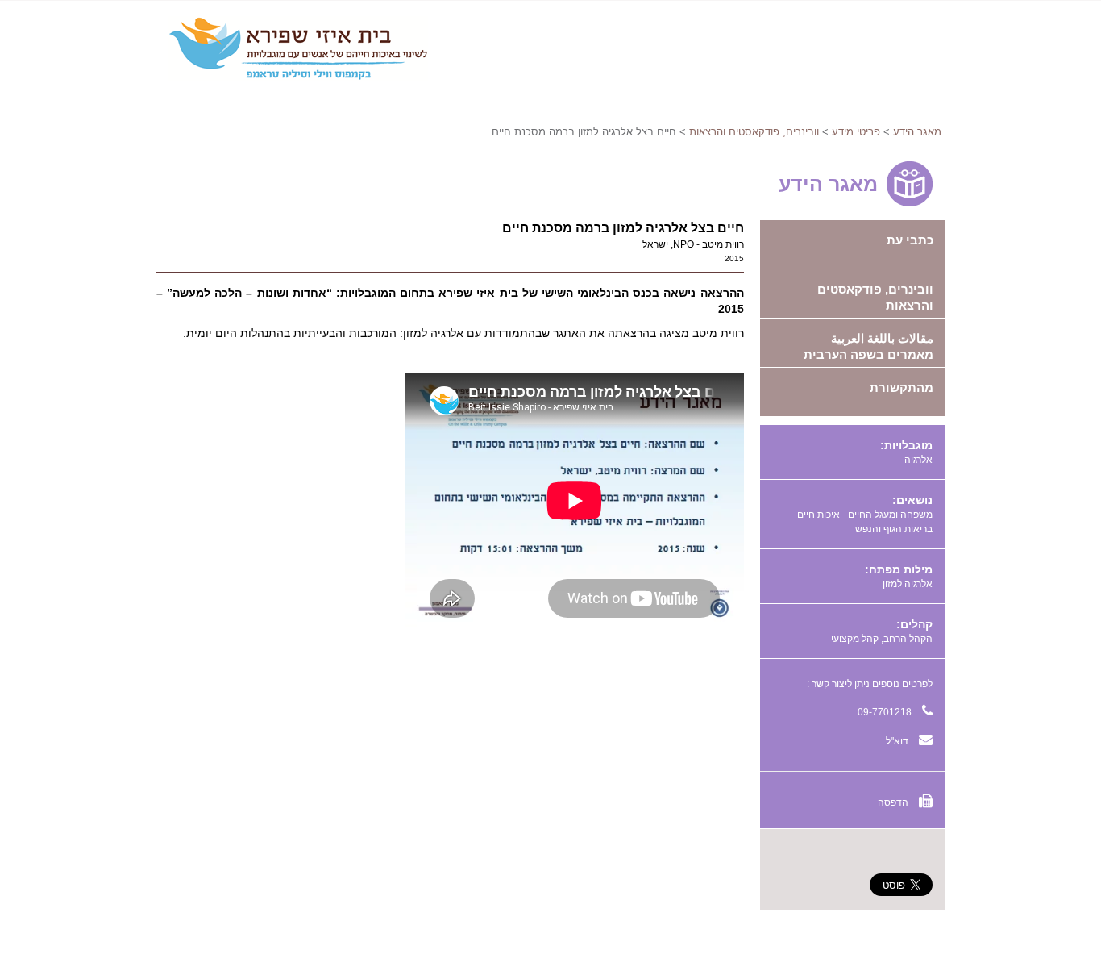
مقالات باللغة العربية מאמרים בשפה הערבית (868, 346)
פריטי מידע (856, 132)
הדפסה (894, 802)
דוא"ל (898, 741)
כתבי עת (910, 240)
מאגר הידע (917, 132)
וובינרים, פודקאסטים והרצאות (754, 132)
